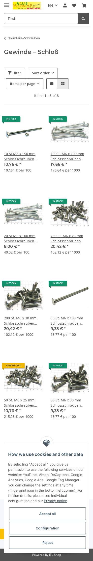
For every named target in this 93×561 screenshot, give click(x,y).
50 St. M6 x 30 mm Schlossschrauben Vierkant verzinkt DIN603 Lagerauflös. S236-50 (67, 403)
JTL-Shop (55, 555)
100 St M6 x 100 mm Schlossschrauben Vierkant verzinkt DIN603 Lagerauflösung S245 (68, 156)
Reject (47, 542)
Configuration (48, 528)
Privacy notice (55, 501)
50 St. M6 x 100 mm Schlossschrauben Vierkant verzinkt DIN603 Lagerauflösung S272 (68, 321)
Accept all (47, 514)
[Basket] (84, 5)
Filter (16, 73)
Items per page (22, 83)
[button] (65, 5)
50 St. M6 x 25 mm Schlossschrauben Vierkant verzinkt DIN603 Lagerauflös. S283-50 (20, 403)
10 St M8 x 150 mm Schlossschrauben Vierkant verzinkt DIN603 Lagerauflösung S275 (21, 156)
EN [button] (50, 5)
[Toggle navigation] (6, 3)
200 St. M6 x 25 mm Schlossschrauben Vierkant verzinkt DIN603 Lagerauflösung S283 (68, 238)
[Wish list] (74, 5)
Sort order (41, 73)
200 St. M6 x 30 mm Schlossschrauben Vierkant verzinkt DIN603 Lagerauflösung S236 (21, 321)
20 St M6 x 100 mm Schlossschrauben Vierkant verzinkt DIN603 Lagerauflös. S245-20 (20, 238)
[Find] (83, 18)
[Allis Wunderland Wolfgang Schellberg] (27, 5)
